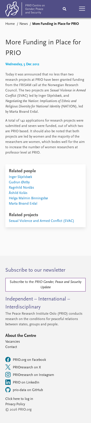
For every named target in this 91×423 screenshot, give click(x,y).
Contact (11, 347)
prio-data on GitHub (28, 390)
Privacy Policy (15, 404)
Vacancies (12, 342)
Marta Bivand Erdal (23, 204)
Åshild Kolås (18, 193)
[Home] (25, 10)
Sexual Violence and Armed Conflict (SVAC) (41, 221)
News (23, 24)
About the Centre (20, 336)
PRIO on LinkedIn (26, 382)
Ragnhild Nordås (21, 188)
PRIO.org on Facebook (29, 360)
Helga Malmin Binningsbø (28, 198)
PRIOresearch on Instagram (33, 375)
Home (10, 24)
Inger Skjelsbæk (20, 177)
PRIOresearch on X (27, 367)
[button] (82, 9)
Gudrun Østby (19, 182)
